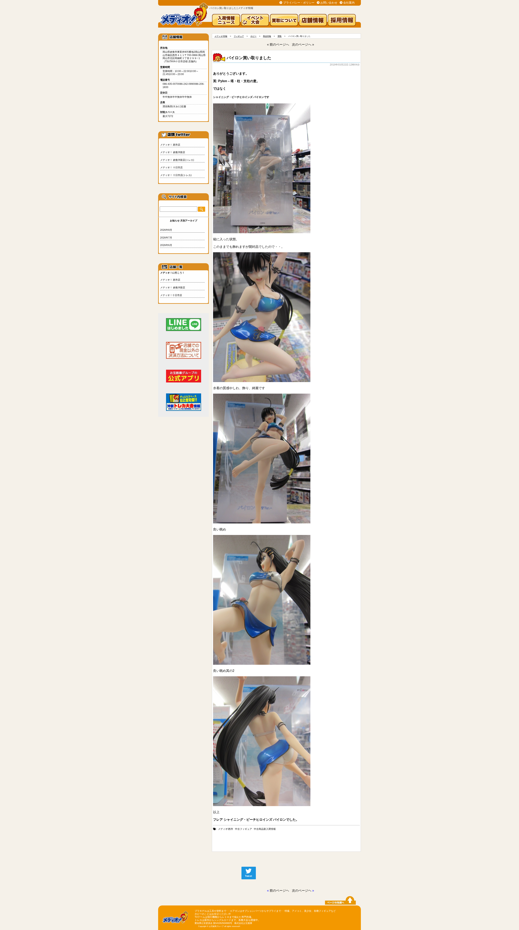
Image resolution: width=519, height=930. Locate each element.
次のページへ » (303, 44)
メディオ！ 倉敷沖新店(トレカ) (177, 160)
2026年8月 (166, 230)
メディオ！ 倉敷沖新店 (172, 152)
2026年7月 (166, 237)
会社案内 (349, 2)
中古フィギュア (243, 829)
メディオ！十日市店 (171, 295)
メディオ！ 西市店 (170, 144)
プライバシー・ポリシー (298, 2)
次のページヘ (301, 890)
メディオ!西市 (225, 829)
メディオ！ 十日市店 (171, 167)
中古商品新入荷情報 (265, 829)
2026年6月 (166, 245)
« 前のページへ (278, 44)
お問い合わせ (328, 2)
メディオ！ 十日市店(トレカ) (176, 175)
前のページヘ (279, 890)
